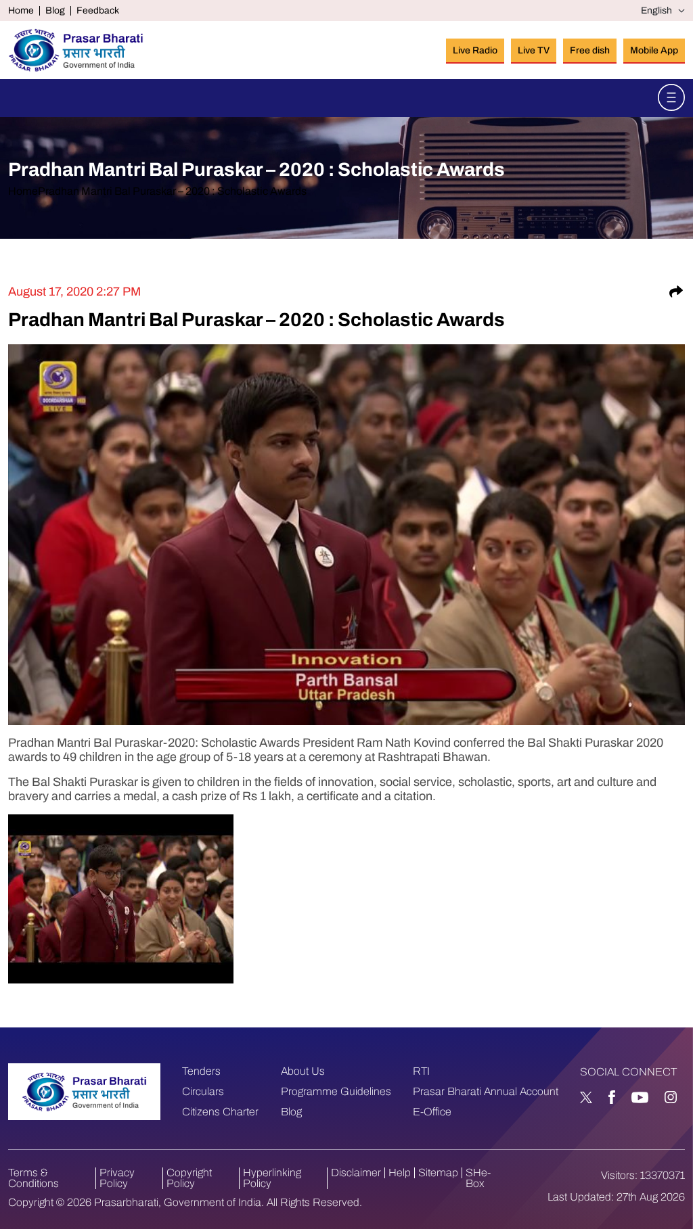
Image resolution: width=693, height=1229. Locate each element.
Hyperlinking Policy (272, 1178)
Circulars (203, 1091)
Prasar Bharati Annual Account (485, 1091)
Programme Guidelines (336, 1091)
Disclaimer (356, 1172)
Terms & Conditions (33, 1178)
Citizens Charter (220, 1111)
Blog (55, 11)
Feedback (97, 11)
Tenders (201, 1071)
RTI (421, 1071)
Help (399, 1172)
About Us (303, 1071)
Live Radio (475, 50)
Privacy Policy (117, 1178)
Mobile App (654, 50)
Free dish (590, 50)
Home (21, 11)
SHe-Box (478, 1178)
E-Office (432, 1111)
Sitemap (438, 1172)
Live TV (534, 50)
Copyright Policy (189, 1178)
